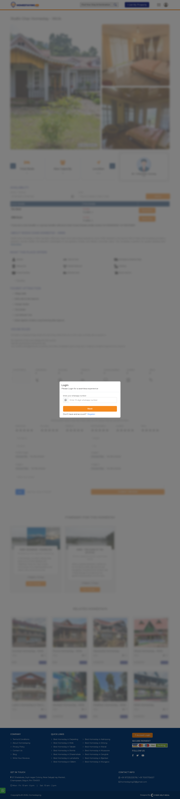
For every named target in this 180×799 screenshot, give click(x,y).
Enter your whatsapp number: (75, 396)
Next (90, 409)
